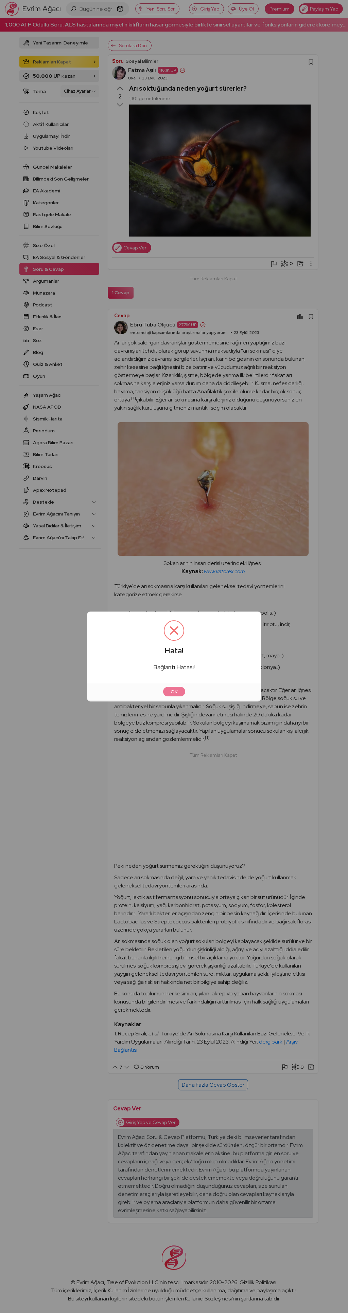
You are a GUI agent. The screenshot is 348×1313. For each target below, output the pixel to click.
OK (174, 692)
